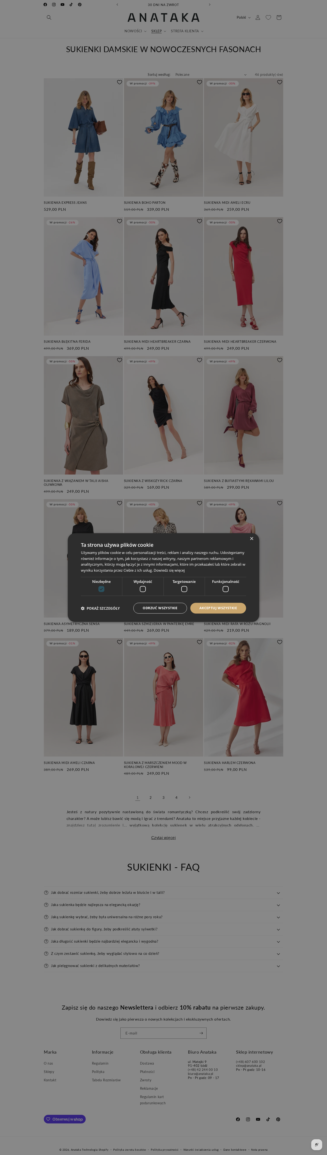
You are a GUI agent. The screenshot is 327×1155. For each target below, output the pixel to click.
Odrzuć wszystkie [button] (160, 608)
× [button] (251, 539)
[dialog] (163, 577)
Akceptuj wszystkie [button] (218, 608)
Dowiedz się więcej (169, 570)
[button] (100, 608)
